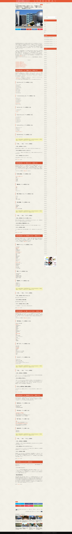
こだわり (46, 1)
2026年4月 (45, 56)
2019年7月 (45, 201)
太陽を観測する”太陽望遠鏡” (20, 412)
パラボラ (17, 111)
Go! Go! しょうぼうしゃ (19, 131)
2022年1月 (45, 143)
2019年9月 (45, 197)
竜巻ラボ (25, 170)
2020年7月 (45, 178)
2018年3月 (45, 232)
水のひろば (17, 78)
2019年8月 (45, 199)
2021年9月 (45, 151)
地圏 (16, 421)
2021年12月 (45, 145)
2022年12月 (45, 122)
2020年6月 (45, 180)
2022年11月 (45, 124)
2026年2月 (45, 60)
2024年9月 (45, 89)
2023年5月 (45, 112)
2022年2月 (45, 141)
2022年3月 (45, 139)
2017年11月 (45, 240)
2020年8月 (45, 176)
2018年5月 (45, 228)
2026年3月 (45, 58)
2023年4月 (45, 114)
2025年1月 (45, 81)
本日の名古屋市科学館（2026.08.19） (49, 37)
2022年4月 (45, 137)
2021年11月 (45, 147)
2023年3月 (45, 116)
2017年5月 (45, 251)
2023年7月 (45, 110)
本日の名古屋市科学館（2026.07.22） (49, 39)
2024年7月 (45, 93)
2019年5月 (45, 205)
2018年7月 (45, 224)
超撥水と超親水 (18, 333)
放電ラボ (25, 241)
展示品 (43, 1)
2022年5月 (45, 135)
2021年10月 (45, 149)
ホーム (34, 1)
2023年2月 (45, 118)
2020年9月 (45, 174)
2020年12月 (45, 168)
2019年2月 (45, 211)
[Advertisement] (29, 36)
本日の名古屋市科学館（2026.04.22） (49, 43)
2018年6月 (45, 226)
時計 (16, 207)
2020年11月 (45, 170)
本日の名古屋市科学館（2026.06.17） (49, 41)
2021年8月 (45, 153)
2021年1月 (45, 166)
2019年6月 (45, 203)
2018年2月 (45, 234)
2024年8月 (45, 91)
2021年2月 (45, 164)
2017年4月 (45, 253)
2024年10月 (45, 87)
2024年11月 (45, 85)
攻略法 (40, 1)
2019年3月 (45, 209)
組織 (52, 1)
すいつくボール (18, 103)
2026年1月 (45, 62)
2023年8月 (45, 108)
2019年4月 (45, 207)
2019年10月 (45, 195)
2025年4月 (45, 77)
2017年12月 (45, 238)
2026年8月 (45, 50)
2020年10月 (45, 172)
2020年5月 (45, 182)
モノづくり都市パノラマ (19, 176)
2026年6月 (45, 54)
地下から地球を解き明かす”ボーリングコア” (22, 423)
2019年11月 (45, 193)
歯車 (16, 186)
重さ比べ (17, 324)
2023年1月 (45, 120)
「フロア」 (18, 159)
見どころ (37, 1)
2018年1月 (45, 236)
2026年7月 (45, 52)
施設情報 (49, 1)
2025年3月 (45, 79)
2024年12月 (45, 83)
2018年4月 (45, 230)
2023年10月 (45, 106)
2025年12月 (45, 64)
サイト (55, 1)
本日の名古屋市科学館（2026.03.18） (49, 45)
